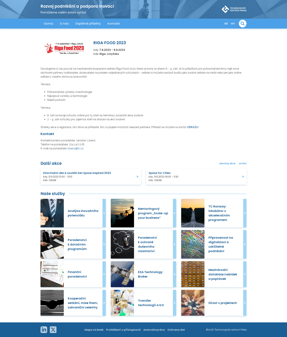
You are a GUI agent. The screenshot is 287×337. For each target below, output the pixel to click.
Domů (48, 23)
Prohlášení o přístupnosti (123, 329)
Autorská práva (154, 329)
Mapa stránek (94, 329)
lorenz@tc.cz (76, 148)
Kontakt (113, 23)
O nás (64, 23)
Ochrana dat (176, 329)
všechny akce (227, 163)
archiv (242, 163)
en (233, 23)
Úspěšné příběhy (88, 23)
